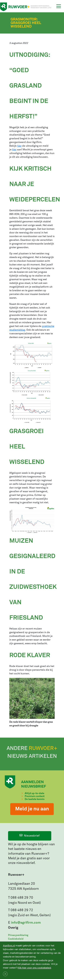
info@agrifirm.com (26, 922)
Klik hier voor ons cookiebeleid (34, 967)
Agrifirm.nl (9, 945)
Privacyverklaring (18, 935)
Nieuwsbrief (32, 835)
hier (19, 146)
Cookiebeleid (15, 939)
